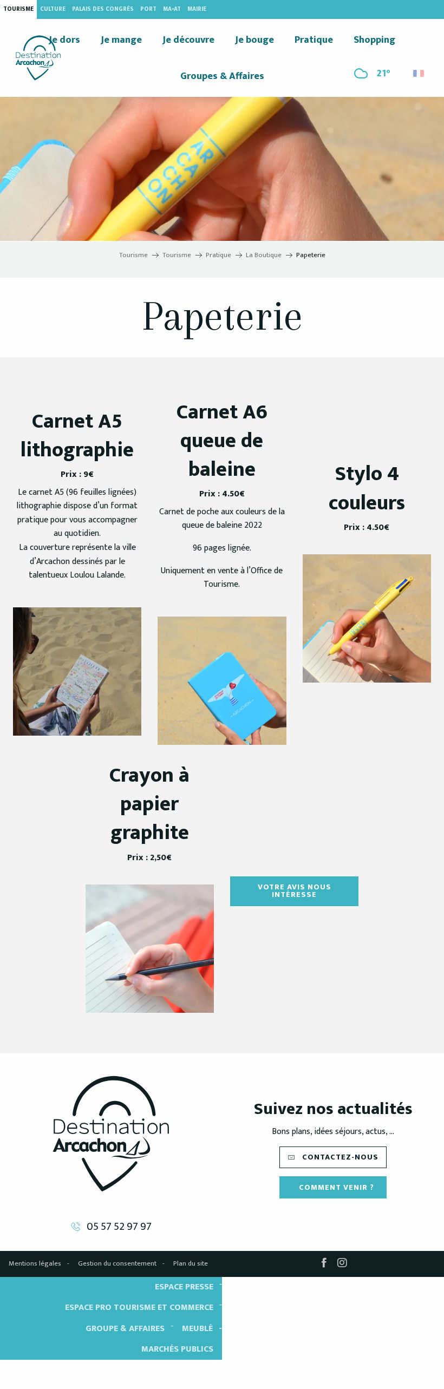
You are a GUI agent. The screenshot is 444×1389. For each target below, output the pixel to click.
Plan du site (190, 1263)
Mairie (196, 9)
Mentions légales (35, 1263)
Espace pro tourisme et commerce (139, 1307)
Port (148, 9)
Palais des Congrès (103, 9)
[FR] (419, 73)
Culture (53, 9)
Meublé (197, 1328)
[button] (419, 71)
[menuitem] (38, 58)
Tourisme (18, 9)
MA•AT (172, 9)
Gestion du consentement (117, 1263)
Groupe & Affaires (125, 1328)
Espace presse (184, 1287)
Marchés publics (177, 1349)
